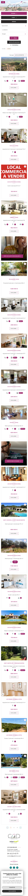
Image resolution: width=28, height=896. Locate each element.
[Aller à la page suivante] (21, 828)
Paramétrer (12, 887)
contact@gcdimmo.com (14, 856)
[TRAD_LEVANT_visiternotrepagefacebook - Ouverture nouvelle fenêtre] (11, 868)
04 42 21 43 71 (12, 854)
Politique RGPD (23, 888)
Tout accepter (12, 891)
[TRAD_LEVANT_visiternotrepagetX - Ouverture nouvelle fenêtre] (14, 868)
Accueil (4, 48)
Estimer (14, 21)
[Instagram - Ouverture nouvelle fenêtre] (17, 868)
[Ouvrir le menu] (3, 2)
